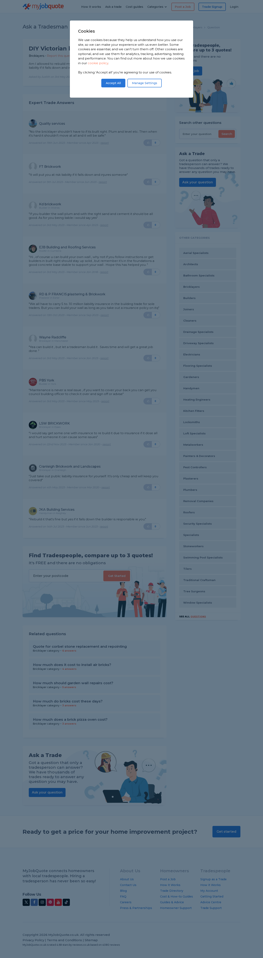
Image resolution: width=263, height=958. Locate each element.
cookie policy (98, 63)
